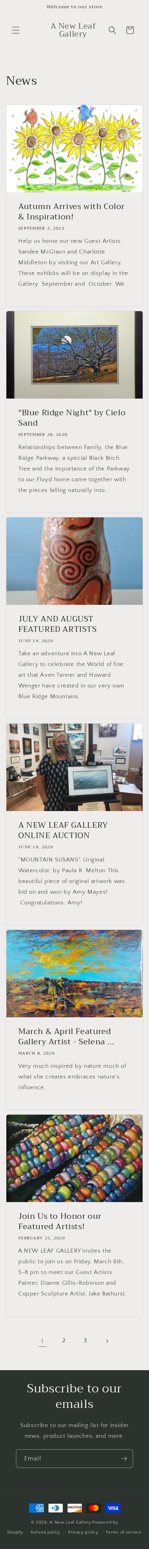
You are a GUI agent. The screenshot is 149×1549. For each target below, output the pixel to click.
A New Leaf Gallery (70, 1522)
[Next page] (107, 1341)
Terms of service (123, 1532)
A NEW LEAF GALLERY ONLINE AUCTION (63, 830)
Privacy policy (83, 1532)
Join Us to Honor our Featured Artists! (60, 1221)
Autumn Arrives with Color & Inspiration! (71, 211)
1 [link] (42, 1341)
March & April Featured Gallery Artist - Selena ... (66, 1036)
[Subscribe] (124, 1458)
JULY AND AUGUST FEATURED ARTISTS (57, 624)
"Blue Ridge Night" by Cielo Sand (72, 418)
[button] (16, 30)
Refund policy (45, 1532)
